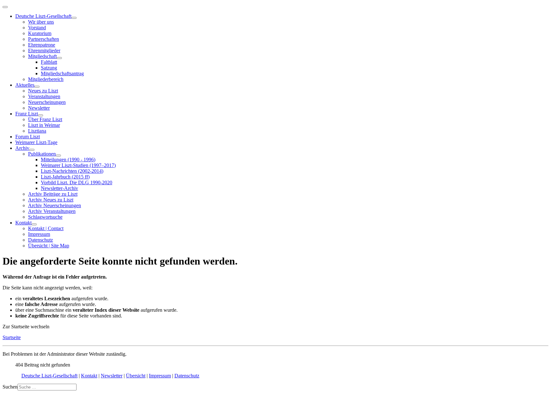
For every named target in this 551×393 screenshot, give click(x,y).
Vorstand (37, 27)
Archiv (22, 148)
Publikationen (42, 153)
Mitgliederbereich (45, 79)
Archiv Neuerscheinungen (54, 205)
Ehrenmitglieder (44, 50)
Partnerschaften (43, 39)
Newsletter (39, 108)
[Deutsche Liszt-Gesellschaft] (74, 18)
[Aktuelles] (37, 87)
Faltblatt (49, 62)
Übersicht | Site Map (48, 245)
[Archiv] (31, 150)
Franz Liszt (26, 113)
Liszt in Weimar (44, 125)
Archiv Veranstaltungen (52, 211)
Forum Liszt (27, 136)
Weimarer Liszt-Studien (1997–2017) (78, 165)
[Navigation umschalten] (5, 7)
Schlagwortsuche (45, 217)
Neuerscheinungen (47, 102)
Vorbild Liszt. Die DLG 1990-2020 (76, 182)
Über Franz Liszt (45, 119)
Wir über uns (41, 22)
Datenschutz (40, 240)
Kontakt (23, 222)
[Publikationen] (58, 155)
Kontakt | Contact (45, 228)
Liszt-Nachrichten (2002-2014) (72, 171)
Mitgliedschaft (42, 56)
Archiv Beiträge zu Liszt (52, 194)
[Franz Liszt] (40, 115)
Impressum (39, 234)
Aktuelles (24, 85)
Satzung (49, 67)
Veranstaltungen (44, 96)
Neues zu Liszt (43, 90)
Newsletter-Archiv (59, 188)
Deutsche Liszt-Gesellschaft (43, 16)
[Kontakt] (34, 224)
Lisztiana (37, 131)
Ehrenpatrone (41, 44)
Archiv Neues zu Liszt (50, 199)
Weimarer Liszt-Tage (36, 142)
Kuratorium (39, 33)
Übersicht (135, 375)
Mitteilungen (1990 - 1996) (68, 159)
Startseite (12, 337)
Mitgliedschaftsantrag (62, 73)
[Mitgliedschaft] (59, 58)
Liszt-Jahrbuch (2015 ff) (65, 176)
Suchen (10, 386)
